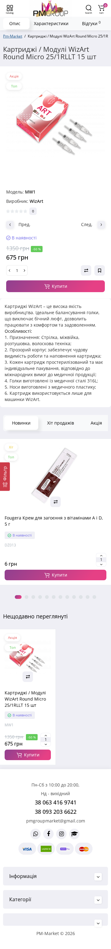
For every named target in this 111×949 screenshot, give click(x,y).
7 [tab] (60, 597)
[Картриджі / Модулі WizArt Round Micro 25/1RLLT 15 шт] (55, 122)
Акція (96, 423)
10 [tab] (81, 597)
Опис (14, 23)
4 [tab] (40, 597)
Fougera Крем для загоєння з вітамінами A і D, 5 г (54, 521)
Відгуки (91, 23)
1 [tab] (18, 597)
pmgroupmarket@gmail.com (55, 821)
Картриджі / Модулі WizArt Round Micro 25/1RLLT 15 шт (25, 699)
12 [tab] (94, 597)
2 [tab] (26, 597)
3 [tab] (33, 597)
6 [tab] (54, 597)
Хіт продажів (60, 423)
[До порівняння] (55, 502)
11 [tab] (87, 597)
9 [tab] (74, 597)
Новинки (21, 423)
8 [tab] (67, 597)
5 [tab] (47, 597)
